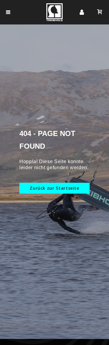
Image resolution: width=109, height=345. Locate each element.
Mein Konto (82, 12)
